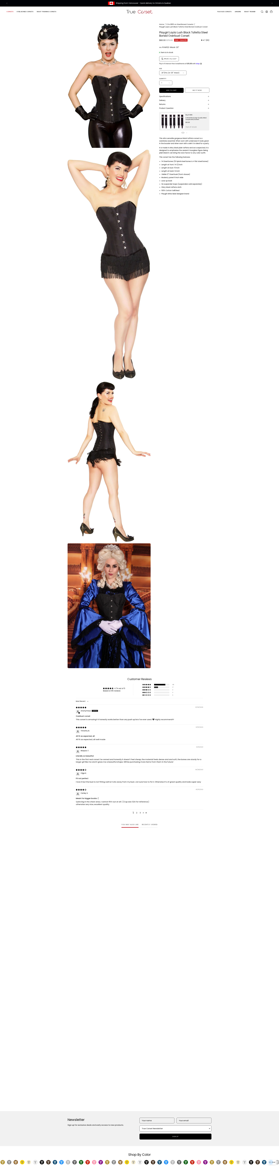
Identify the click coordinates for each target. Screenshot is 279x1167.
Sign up (175, 1136)
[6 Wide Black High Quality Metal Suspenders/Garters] (172, 121)
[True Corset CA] (139, 11)
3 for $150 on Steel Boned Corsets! (179, 24)
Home (161, 24)
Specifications (165, 96)
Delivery (162, 100)
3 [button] (140, 813)
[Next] (272, 3)
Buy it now (197, 90)
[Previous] (7, 3)
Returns (162, 104)
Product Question (166, 108)
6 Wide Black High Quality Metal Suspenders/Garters (196, 118)
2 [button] (136, 813)
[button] (25, 12)
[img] (205, 40)
